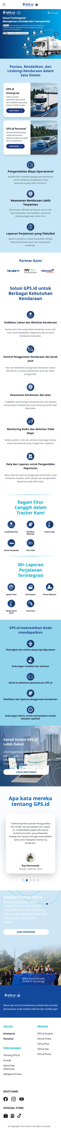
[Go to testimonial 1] (23, 880)
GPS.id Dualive (45, 1033)
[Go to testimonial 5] (38, 880)
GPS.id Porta (44, 1054)
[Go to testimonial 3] (30, 880)
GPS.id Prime (44, 1038)
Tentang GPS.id (11, 1055)
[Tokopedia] (12, 1115)
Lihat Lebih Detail (26, 772)
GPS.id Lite (43, 1049)
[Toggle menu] (4, 4)
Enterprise (9, 1033)
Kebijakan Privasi (12, 1074)
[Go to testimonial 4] (34, 880)
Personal (8, 1038)
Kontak (7, 1060)
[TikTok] (19, 1115)
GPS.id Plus (43, 1043)
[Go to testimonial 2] (27, 880)
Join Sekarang (26, 931)
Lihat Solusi (14, 110)
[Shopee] (5, 1115)
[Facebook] (5, 1099)
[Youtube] (21, 1099)
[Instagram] (13, 1099)
